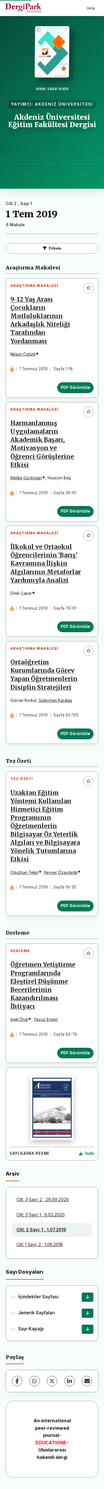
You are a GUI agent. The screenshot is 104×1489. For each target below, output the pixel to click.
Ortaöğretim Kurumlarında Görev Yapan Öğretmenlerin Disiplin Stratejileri (43, 675)
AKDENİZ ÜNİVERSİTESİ (64, 104)
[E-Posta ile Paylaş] (87, 1381)
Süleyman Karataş (55, 700)
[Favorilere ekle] (88, 288)
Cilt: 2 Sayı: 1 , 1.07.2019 (41, 1229)
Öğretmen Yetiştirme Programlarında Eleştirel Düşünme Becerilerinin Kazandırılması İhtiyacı (42, 985)
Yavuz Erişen (46, 1019)
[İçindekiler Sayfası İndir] (87, 1297)
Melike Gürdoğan (26, 478)
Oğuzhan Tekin (24, 872)
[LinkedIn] (69, 1381)
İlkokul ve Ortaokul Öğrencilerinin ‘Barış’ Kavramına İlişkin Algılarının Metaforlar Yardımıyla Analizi (45, 563)
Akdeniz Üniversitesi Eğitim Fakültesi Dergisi (52, 121)
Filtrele (55, 248)
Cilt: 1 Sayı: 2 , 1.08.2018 (39, 1244)
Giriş (91, 8)
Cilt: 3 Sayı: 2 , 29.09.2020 (42, 1199)
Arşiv (12, 1174)
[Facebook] (17, 1381)
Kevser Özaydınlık (60, 872)
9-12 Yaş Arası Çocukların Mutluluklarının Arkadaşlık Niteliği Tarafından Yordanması (40, 320)
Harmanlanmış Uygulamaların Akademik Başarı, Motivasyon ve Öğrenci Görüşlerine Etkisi (42, 444)
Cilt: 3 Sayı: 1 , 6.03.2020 (40, 1215)
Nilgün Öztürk (23, 354)
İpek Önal (19, 1019)
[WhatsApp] (34, 1381)
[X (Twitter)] (52, 1381)
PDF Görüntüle (75, 387)
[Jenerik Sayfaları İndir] (87, 1313)
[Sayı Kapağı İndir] (87, 1329)
